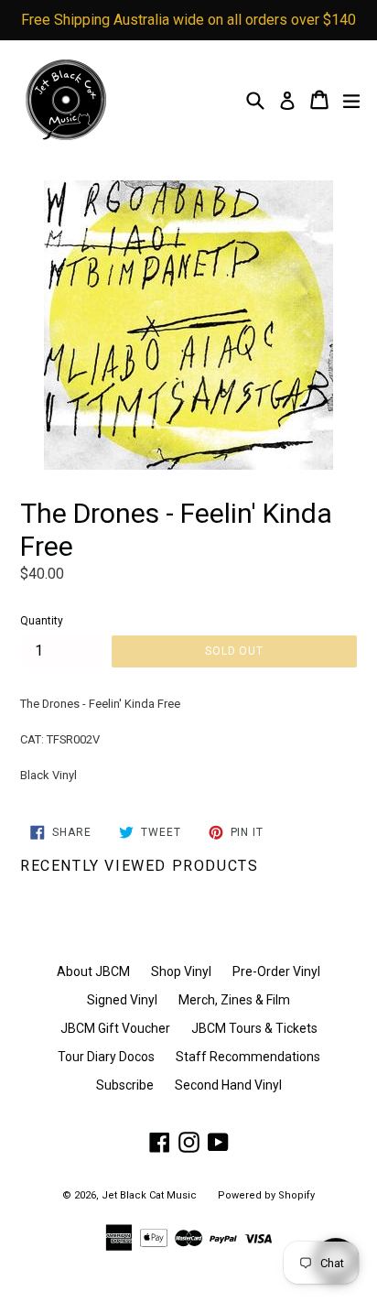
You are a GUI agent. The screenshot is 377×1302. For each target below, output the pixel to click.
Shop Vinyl (181, 971)
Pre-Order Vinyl (276, 971)
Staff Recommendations (248, 1056)
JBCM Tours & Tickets (254, 1028)
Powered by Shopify (266, 1195)
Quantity (41, 620)
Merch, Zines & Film (234, 1000)
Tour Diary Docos (106, 1056)
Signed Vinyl (122, 1000)
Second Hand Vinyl (228, 1085)
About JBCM (93, 971)
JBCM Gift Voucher (115, 1028)
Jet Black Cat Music (149, 1195)
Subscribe (125, 1085)
